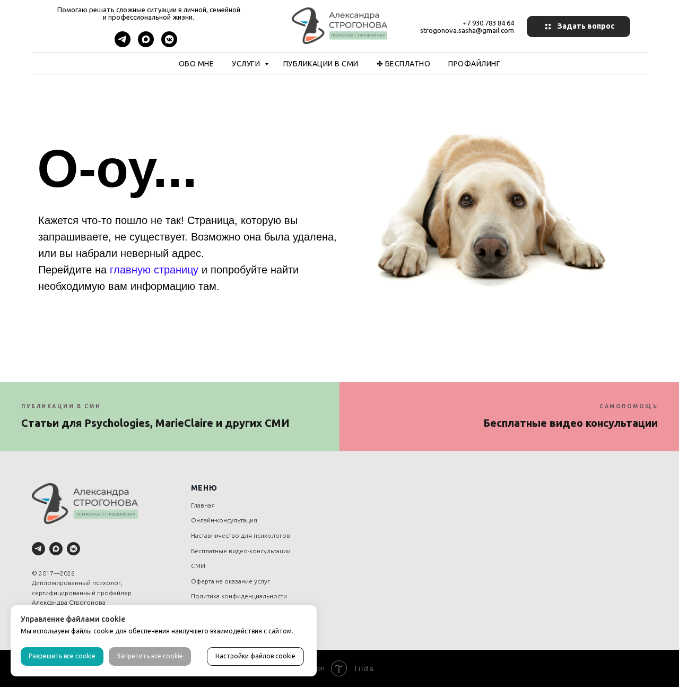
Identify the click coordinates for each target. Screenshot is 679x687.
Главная (203, 505)
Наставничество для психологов (240, 535)
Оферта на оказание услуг (230, 581)
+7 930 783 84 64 (488, 23)
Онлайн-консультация (224, 520)
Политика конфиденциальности (239, 595)
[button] (578, 26)
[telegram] (122, 44)
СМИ (198, 565)
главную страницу (154, 270)
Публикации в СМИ (321, 63)
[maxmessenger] (146, 44)
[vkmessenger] (169, 44)
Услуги (247, 63)
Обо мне (196, 63)
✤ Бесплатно (404, 63)
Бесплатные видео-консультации (241, 550)
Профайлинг (474, 63)
